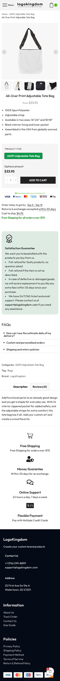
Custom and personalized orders (25, 342)
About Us (8, 612)
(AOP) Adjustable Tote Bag (21, 14)
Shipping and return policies (22, 349)
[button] (4, 52)
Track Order (10, 616)
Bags (10, 370)
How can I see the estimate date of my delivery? (27, 334)
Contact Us (9, 621)
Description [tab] (20, 386)
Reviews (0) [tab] (40, 386)
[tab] (20, 386)
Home (5, 14)
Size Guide (9, 625)
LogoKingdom (18, 376)
